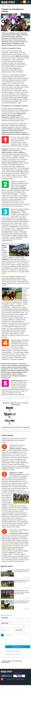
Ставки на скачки (19, 92)
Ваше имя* (5, 617)
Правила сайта (18, 672)
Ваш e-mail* (5, 623)
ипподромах (12, 119)
